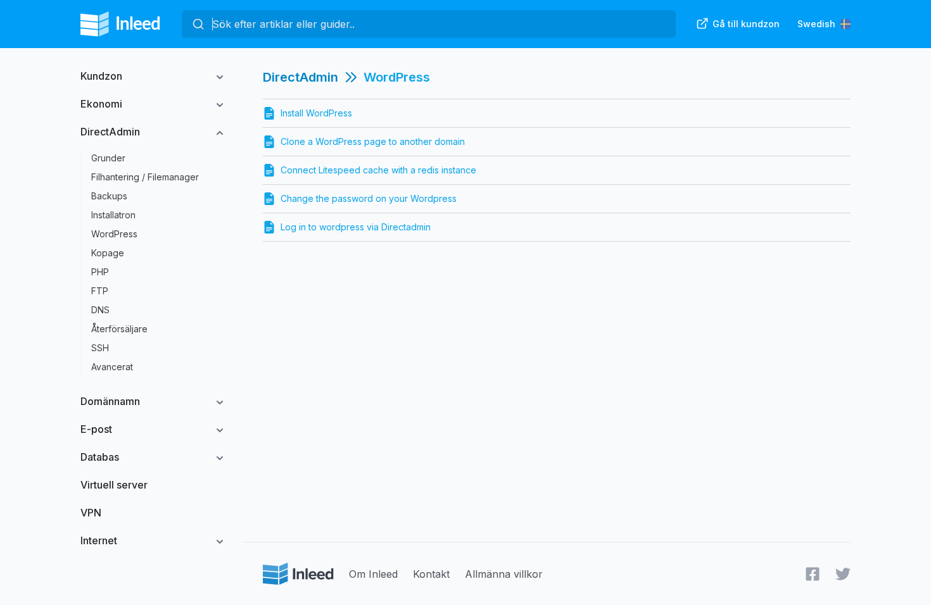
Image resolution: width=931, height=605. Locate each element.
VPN (90, 512)
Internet (98, 540)
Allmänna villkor (504, 574)
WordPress (114, 233)
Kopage (107, 252)
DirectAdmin (110, 131)
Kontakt (431, 574)
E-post (96, 429)
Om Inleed (373, 574)
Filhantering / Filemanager (145, 177)
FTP (99, 290)
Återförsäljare (119, 328)
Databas (99, 457)
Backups (109, 195)
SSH (100, 347)
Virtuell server (114, 484)
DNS (100, 309)
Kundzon (101, 76)
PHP (100, 271)
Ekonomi (101, 103)
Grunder (108, 158)
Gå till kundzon (746, 23)
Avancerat (112, 366)
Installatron (113, 214)
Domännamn (110, 401)
